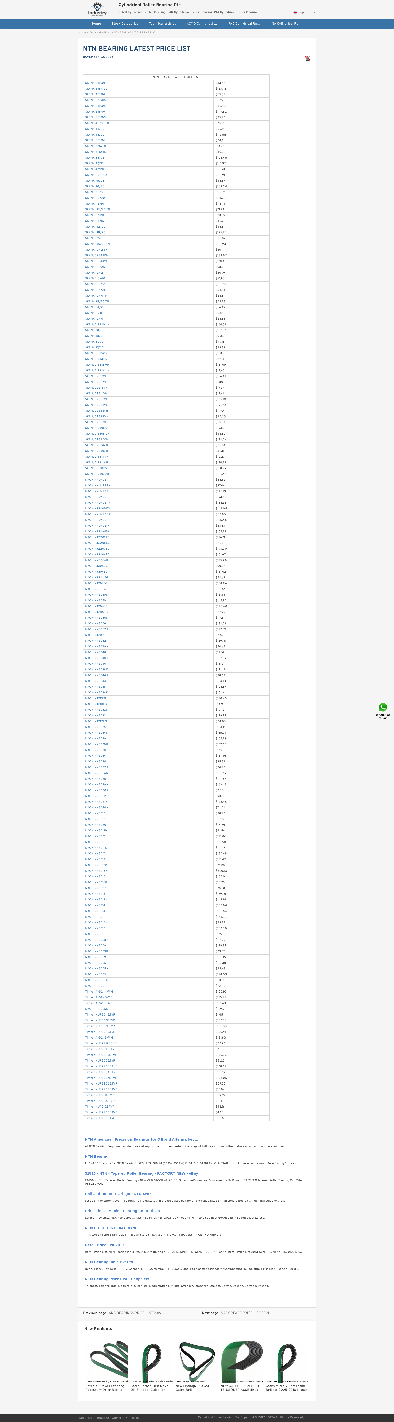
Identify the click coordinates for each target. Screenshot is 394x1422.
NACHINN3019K (96, 830)
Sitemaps (132, 1418)
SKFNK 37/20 (94, 347)
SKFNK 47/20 (94, 169)
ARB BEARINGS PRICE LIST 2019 (135, 1313)
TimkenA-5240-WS (98, 997)
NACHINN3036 (95, 727)
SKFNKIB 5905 (95, 106)
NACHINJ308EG (96, 612)
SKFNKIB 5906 (95, 100)
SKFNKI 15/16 (94, 221)
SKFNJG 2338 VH (97, 359)
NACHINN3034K (96, 733)
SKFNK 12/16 (94, 319)
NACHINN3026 (95, 779)
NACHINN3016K (96, 882)
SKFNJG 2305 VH (97, 434)
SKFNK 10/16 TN (96, 296)
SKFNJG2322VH (96, 416)
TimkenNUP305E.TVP (100, 1061)
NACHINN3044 (95, 681)
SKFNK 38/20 (95, 336)
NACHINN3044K (96, 675)
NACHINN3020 (95, 825)
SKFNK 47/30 (94, 163)
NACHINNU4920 (96, 520)
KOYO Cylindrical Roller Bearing (205, 24)
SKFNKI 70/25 (95, 267)
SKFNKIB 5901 (95, 83)
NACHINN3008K (96, 940)
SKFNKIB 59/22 (96, 89)
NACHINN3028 (95, 738)
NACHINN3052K (96, 629)
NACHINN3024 (95, 761)
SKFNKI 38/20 (95, 232)
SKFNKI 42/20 (95, 227)
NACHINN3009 (95, 957)
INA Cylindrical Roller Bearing (288, 24)
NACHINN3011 (95, 917)
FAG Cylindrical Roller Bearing (247, 24)
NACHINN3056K (96, 618)
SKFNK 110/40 (95, 278)
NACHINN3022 (95, 796)
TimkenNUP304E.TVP (100, 1015)
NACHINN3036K (96, 692)
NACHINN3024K (96, 807)
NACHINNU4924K (97, 503)
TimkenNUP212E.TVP (100, 1107)
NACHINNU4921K (97, 526)
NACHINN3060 (95, 600)
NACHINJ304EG (96, 572)
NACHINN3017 (95, 854)
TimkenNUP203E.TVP (100, 1118)
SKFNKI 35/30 (95, 238)
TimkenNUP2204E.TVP (101, 1072)
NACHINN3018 (95, 819)
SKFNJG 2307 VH (97, 474)
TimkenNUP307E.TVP (100, 1026)
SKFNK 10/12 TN (96, 250)
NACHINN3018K (96, 813)
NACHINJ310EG (96, 704)
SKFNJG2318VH (96, 422)
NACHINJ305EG (96, 566)
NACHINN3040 (95, 664)
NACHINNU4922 (96, 491)
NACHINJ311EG (95, 698)
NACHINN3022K (96, 767)
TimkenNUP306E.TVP (100, 1020)
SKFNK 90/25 (95, 186)
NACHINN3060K (96, 595)
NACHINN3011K (96, 888)
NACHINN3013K (96, 865)
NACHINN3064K (96, 560)
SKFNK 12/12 (94, 273)
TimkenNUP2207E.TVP (101, 1078)
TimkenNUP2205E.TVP (101, 1066)
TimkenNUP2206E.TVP (101, 1084)
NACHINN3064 (95, 589)
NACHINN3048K (96, 646)
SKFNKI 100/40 (96, 175)
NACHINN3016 (95, 842)
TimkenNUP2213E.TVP (100, 1049)
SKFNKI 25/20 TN (97, 209)
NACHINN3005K (96, 969)
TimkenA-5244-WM (99, 992)
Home (96, 24)
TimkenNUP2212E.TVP (101, 1043)
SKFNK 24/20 (95, 307)
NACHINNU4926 (96, 497)
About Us (85, 1418)
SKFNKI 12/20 (95, 198)
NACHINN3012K (96, 900)
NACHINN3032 (95, 715)
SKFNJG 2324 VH (97, 370)
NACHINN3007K (96, 980)
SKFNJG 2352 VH (97, 353)
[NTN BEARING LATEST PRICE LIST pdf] (308, 58)
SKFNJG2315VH (96, 388)
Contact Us (102, 1418)
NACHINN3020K (96, 790)
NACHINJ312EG (96, 721)
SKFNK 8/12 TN (96, 152)
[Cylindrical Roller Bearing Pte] (98, 9)
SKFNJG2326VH (96, 411)
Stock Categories (125, 24)
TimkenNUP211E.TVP (99, 1095)
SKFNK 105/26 (95, 290)
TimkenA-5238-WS (98, 1003)
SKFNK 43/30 (94, 129)
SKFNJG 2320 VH (97, 324)
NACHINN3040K (96, 658)
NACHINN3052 (95, 641)
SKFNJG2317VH (96, 376)
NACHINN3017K (96, 848)
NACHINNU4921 (96, 480)
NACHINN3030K (96, 744)
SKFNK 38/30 (94, 330)
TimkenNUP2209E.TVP (101, 1089)
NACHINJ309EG (96, 635)
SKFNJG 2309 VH (97, 468)
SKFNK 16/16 (94, 313)
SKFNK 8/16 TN (95, 146)
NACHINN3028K (96, 784)
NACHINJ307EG (96, 583)
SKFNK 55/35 (95, 158)
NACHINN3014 (95, 911)
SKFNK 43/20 (95, 135)
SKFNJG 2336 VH (97, 365)
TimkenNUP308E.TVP (100, 1032)
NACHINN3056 (95, 623)
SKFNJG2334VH (96, 445)
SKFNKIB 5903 (95, 117)
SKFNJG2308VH (96, 399)
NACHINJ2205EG (97, 508)
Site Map (118, 1418)
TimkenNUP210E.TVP (100, 1101)
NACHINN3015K (96, 871)
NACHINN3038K (96, 669)
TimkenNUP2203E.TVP (101, 1112)
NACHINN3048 (95, 652)
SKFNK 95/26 (94, 181)
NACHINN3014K (96, 905)
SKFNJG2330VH (96, 451)
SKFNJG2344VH (96, 261)
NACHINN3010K (96, 923)
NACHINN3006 (95, 963)
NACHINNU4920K (97, 514)
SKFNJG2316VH (96, 382)
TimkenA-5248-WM (99, 1038)
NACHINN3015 (95, 877)
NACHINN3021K (96, 802)
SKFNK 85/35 (95, 192)
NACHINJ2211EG (96, 577)
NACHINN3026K (96, 773)
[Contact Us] (383, 711)
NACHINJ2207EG (97, 549)
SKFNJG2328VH (96, 405)
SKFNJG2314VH (96, 393)
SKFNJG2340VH (96, 439)
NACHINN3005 (95, 974)
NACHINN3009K (96, 951)
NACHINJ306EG (96, 606)
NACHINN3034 (95, 756)
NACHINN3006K (96, 1009)
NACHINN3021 (95, 836)
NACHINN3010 (95, 928)
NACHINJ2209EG (97, 537)
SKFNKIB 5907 (95, 140)
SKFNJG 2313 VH (97, 457)
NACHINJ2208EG (97, 543)
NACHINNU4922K (97, 485)
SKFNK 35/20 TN (97, 301)
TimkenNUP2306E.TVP (101, 1055)
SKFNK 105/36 (95, 284)
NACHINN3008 (95, 946)
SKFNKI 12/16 (94, 204)
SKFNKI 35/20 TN (97, 244)
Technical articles (162, 24)
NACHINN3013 (95, 894)
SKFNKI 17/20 (94, 215)
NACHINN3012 (95, 934)
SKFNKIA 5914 (95, 94)
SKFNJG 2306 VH (97, 428)
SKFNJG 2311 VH (96, 462)
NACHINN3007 (95, 986)
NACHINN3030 (95, 750)
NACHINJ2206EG (97, 554)
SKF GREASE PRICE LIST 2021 (245, 1313)
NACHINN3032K (96, 710)
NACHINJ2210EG (97, 531)
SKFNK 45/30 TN (97, 123)
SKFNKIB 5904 (95, 112)
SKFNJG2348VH (96, 255)
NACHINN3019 (95, 859)
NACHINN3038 (95, 687)
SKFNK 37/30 (94, 342)
